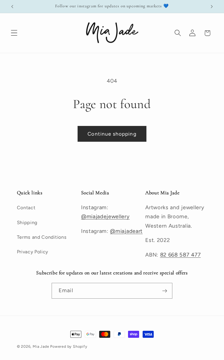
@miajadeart (126, 231)
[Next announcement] (211, 6)
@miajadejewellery (105, 216)
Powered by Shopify (69, 346)
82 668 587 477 (180, 255)
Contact (26, 207)
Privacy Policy (32, 252)
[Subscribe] (164, 291)
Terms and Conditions (42, 237)
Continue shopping (112, 134)
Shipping (27, 222)
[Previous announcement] (12, 6)
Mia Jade (41, 346)
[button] (14, 33)
